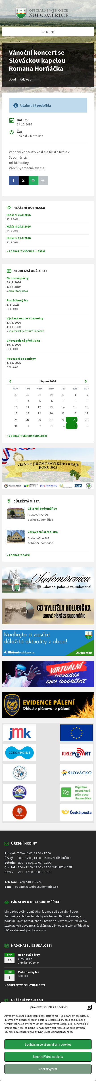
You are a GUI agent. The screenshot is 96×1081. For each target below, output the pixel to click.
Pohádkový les (17, 300)
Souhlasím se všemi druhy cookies (48, 1044)
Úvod (12, 79)
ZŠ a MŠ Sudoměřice (42, 508)
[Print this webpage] (43, 180)
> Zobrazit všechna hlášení (26, 251)
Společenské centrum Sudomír (26, 331)
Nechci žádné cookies (48, 1057)
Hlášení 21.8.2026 (19, 238)
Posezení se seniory (21, 359)
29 (74, 420)
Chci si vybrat (48, 1069)
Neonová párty (18, 278)
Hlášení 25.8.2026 (19, 215)
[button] (89, 1007)
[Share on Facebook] (14, 180)
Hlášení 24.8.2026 (19, 226)
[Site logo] (41, 18)
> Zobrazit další (18, 555)
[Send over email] (33, 180)
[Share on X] (24, 180)
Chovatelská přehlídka (23, 341)
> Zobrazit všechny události (27, 436)
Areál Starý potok (18, 290)
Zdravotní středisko (43, 532)
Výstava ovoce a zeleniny (25, 318)
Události (25, 79)
